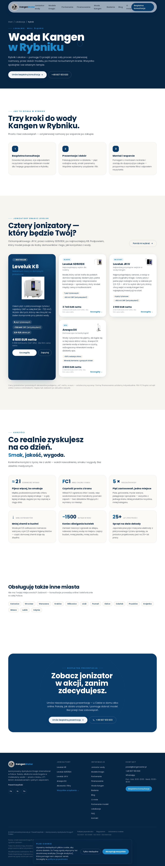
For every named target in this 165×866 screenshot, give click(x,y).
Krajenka (147, 604)
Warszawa (44, 604)
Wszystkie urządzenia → (68, 790)
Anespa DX (62, 781)
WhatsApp (130, 775)
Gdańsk (119, 604)
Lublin (25, 610)
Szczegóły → (96, 311)
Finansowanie (83, 7)
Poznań (95, 604)
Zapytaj (45, 352)
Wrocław (29, 604)
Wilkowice (72, 604)
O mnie (94, 799)
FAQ (93, 813)
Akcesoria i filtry (64, 785)
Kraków (58, 604)
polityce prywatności (57, 859)
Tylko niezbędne (90, 851)
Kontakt (94, 818)
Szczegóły (24, 352)
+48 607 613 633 (59, 74)
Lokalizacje (20, 22)
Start (10, 22)
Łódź (84, 604)
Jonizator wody (98, 767)
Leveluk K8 (61, 767)
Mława (13, 610)
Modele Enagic (97, 772)
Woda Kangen (97, 785)
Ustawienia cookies (115, 832)
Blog (120, 7)
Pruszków (133, 604)
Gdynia (36, 610)
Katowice (14, 604)
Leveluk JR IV (62, 776)
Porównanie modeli (99, 804)
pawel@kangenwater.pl (136, 767)
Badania (111, 7)
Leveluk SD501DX (64, 772)
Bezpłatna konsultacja (139, 7)
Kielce (107, 604)
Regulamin (100, 832)
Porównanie (67, 7)
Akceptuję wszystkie (116, 851)
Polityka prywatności (85, 832)
